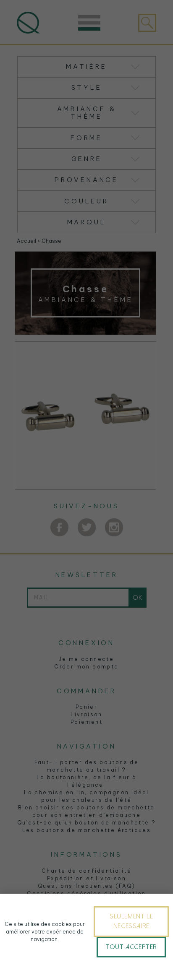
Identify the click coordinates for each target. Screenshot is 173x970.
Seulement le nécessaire (131, 921)
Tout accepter (131, 947)
